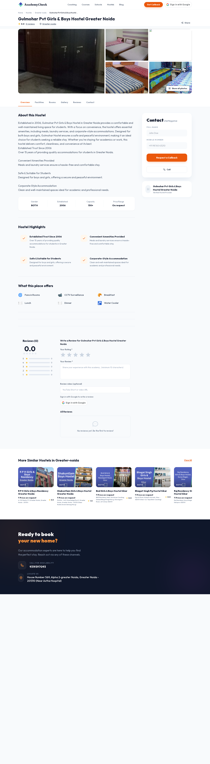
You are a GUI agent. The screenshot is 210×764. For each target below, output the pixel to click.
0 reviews (30, 24)
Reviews (77, 102)
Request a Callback (166, 157)
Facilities (39, 102)
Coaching (72, 4)
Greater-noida (40, 13)
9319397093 (38, 566)
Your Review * (66, 361)
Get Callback (153, 4)
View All (188, 460)
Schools (98, 4)
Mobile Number (155, 140)
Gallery (64, 102)
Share (187, 22)
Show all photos (179, 88)
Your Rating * (66, 349)
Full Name (152, 127)
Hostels (110, 4)
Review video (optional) (71, 384)
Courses (86, 4)
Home (20, 13)
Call (169, 169)
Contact (90, 102)
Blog (121, 4)
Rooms (52, 102)
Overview (25, 102)
